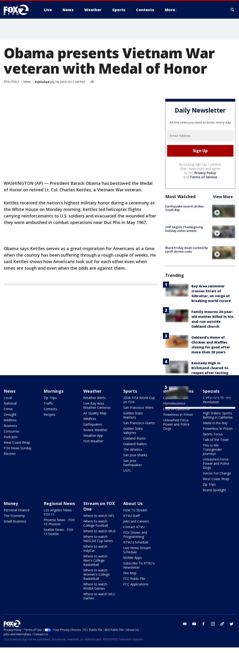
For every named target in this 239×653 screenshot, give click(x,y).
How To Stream (135, 510)
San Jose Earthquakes (132, 462)
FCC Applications (135, 584)
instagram (213, 624)
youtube (194, 624)
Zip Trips (50, 397)
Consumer (11, 431)
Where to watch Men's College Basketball (95, 560)
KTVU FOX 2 (11, 82)
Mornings (53, 391)
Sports (130, 391)
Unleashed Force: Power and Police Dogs (176, 424)
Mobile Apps (132, 557)
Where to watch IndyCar (95, 548)
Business (10, 425)
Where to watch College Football (95, 523)
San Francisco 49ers (138, 407)
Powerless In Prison (178, 414)
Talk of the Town (216, 439)
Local (8, 397)
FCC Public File (134, 578)
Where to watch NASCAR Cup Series (98, 538)
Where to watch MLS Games (99, 596)
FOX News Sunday (18, 448)
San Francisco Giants (139, 423)
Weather (92, 391)
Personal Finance (17, 510)
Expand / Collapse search (232, 10)
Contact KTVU (133, 527)
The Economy (14, 515)
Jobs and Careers (136, 521)
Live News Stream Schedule (137, 550)
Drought (10, 414)
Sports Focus (213, 434)
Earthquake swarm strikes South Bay (184, 208)
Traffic (48, 403)
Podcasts (11, 437)
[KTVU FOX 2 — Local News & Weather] (19, 9)
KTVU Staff (131, 515)
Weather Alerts (94, 397)
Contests (50, 409)
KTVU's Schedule (135, 542)
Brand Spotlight (214, 490)
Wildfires (10, 420)
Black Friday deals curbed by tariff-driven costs (186, 250)
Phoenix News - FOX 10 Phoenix (59, 522)
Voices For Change (217, 473)
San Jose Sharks (135, 455)
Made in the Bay (215, 423)
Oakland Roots (134, 438)
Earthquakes (92, 424)
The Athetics (132, 449)
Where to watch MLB (99, 531)
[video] (223, 211)
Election (10, 453)
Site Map (130, 573)
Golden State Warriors (133, 415)
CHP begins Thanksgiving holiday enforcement (184, 229)
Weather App (93, 435)
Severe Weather (95, 430)
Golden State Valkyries (133, 430)
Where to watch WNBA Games (95, 586)
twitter (231, 624)
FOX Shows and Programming (135, 534)
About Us (133, 503)
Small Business (15, 521)
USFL (127, 470)
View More (223, 196)
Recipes (49, 414)
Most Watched (180, 196)
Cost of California (176, 409)
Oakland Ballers (135, 444)
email (185, 624)
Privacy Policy (205, 173)
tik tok (222, 624)
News (27, 82)
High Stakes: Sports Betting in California (217, 415)
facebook (203, 624)
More (170, 9)
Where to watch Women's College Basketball (96, 574)
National (10, 403)
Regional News (59, 503)
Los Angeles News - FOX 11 (59, 512)
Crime (8, 409)
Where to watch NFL (99, 515)
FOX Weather (93, 441)
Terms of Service (203, 177)
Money (11, 503)
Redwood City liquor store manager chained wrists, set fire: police (212, 393)
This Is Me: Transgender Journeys (212, 449)
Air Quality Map (94, 413)
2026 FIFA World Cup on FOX (139, 399)
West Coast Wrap (17, 442)
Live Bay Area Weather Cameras (97, 405)
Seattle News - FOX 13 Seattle (58, 531)
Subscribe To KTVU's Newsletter (139, 565)
